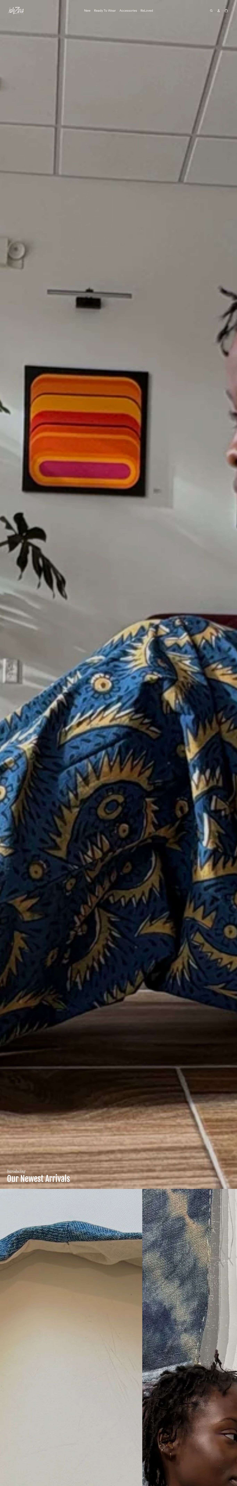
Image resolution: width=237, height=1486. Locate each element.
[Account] (218, 10)
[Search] (211, 10)
